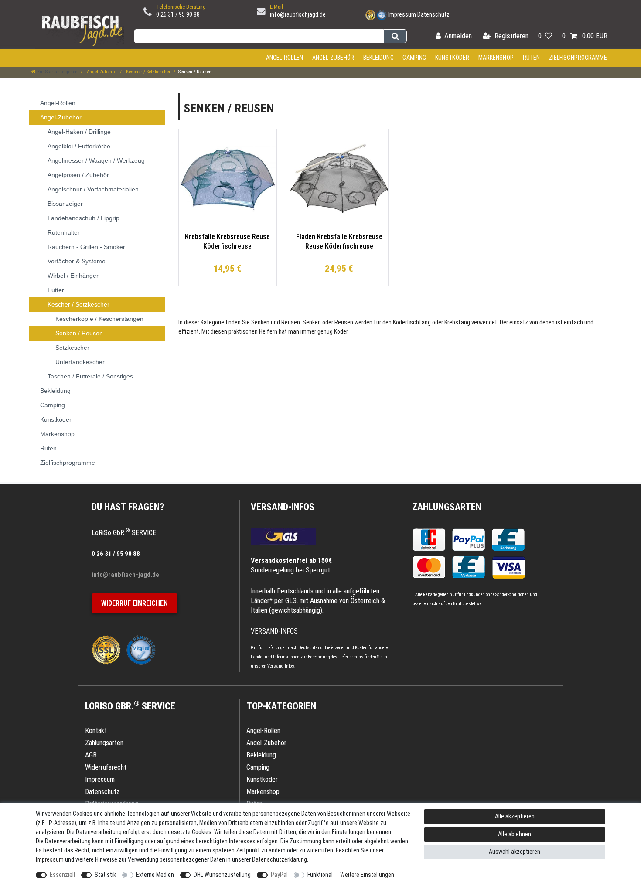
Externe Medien (155, 874)
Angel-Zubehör (333, 57)
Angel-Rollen (284, 57)
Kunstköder (452, 57)
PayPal (279, 874)
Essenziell (62, 874)
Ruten (531, 57)
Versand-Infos (280, 666)
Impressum (402, 14)
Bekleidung (378, 57)
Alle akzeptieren (515, 816)
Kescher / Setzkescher (147, 72)
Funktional (320, 874)
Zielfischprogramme (578, 57)
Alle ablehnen (514, 834)
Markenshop (496, 57)
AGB (91, 755)
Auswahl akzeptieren (514, 851)
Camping (414, 57)
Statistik (105, 874)
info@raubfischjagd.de (298, 14)
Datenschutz (433, 14)
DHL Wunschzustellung (222, 874)
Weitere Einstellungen (367, 874)
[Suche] (395, 36)
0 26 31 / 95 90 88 (178, 14)
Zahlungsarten (446, 506)
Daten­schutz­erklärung (279, 859)
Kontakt (96, 730)
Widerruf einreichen (134, 603)
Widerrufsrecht (105, 767)
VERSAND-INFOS (282, 506)
